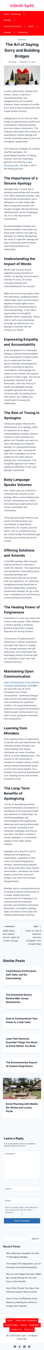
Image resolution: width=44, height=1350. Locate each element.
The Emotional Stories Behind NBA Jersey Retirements (19, 998)
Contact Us (22, 32)
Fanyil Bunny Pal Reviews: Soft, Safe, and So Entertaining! (21, 975)
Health (31, 26)
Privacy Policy (11, 1325)
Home (6, 14)
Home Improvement (12, 26)
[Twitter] (19, 1347)
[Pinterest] (29, 1347)
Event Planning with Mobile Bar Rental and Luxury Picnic (22, 1107)
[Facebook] (15, 1347)
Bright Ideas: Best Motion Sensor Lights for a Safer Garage (11, 934)
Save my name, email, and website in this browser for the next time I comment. (21, 1209)
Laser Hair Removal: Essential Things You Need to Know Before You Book (21, 1042)
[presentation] (22, 1088)
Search (35, 1238)
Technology (16, 14)
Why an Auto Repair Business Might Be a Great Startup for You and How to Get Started (23, 1278)
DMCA (24, 1325)
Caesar (14, 62)
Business (7, 20)
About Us (28, 1329)
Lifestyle (7, 32)
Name (9, 1188)
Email (8, 1200)
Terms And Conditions (26, 1320)
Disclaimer (34, 1325)
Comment (10, 1153)
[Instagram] (24, 1347)
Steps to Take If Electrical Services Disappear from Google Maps (33, 935)
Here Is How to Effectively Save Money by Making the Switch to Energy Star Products (21, 1302)
